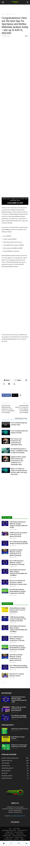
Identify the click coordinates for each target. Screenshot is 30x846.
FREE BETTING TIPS (10, 14)
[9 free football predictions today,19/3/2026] (6, 432)
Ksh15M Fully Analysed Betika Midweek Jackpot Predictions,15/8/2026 (18, 591)
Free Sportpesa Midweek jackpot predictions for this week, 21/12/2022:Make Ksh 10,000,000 (8, 409)
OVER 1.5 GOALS (9, 837)
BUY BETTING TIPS (18, 832)
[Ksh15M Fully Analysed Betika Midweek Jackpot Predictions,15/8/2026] (5, 591)
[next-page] (5, 479)
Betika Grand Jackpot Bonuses (19, 728)
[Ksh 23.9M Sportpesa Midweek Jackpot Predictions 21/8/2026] (5, 562)
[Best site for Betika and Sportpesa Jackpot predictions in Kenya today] (5, 582)
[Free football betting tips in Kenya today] (6, 425)
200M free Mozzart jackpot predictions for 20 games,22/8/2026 (18, 534)
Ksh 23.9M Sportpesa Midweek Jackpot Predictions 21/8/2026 (17, 562)
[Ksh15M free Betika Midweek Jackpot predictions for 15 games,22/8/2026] (5, 551)
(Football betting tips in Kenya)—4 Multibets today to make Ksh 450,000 (19, 450)
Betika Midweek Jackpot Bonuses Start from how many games (18, 610)
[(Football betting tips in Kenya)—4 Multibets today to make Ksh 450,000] (6, 450)
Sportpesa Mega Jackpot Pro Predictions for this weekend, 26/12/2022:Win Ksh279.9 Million (21, 409)
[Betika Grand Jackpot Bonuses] (4, 731)
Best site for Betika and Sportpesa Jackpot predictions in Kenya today (18, 582)
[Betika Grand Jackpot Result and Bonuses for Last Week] (6, 747)
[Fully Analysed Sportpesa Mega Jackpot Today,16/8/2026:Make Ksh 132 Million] (5, 571)
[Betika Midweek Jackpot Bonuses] (6, 739)
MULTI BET (16, 839)
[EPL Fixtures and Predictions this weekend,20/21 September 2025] (6, 441)
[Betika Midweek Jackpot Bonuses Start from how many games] (5, 609)
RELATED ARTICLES (8, 418)
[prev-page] (3, 479)
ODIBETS (22, 839)
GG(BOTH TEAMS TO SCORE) (19, 835)
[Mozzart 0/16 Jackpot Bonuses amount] (5, 675)
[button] (3, 2)
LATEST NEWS (16, 828)
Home (3, 14)
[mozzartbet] (15, 201)
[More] (20, 395)
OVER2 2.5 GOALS (19, 837)
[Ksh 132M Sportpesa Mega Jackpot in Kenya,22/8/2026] (5, 543)
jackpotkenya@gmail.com (18, 816)
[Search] (27, 2)
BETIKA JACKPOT (20, 834)
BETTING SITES (9, 832)
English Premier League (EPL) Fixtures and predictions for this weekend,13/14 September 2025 (18, 460)
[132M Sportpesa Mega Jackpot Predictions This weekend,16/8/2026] (5, 618)
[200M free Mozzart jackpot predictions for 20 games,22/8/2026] (5, 533)
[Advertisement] (15, 53)
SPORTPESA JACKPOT (10, 834)
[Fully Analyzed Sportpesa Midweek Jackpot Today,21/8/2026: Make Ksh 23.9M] (5, 523)
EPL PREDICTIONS (8, 839)
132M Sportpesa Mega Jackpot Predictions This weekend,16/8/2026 (18, 619)
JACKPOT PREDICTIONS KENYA (9, 830)
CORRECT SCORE (7, 835)
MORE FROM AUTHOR (21, 418)
